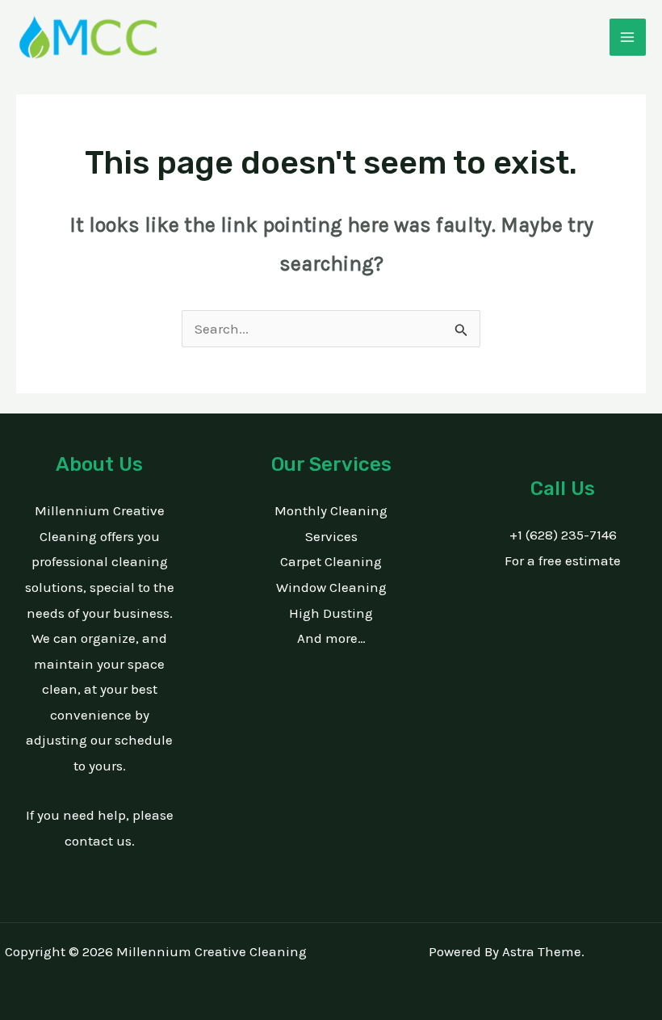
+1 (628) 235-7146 (563, 535)
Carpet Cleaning (331, 561)
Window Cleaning (331, 587)
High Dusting (331, 613)
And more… (331, 638)
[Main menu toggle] (628, 37)
